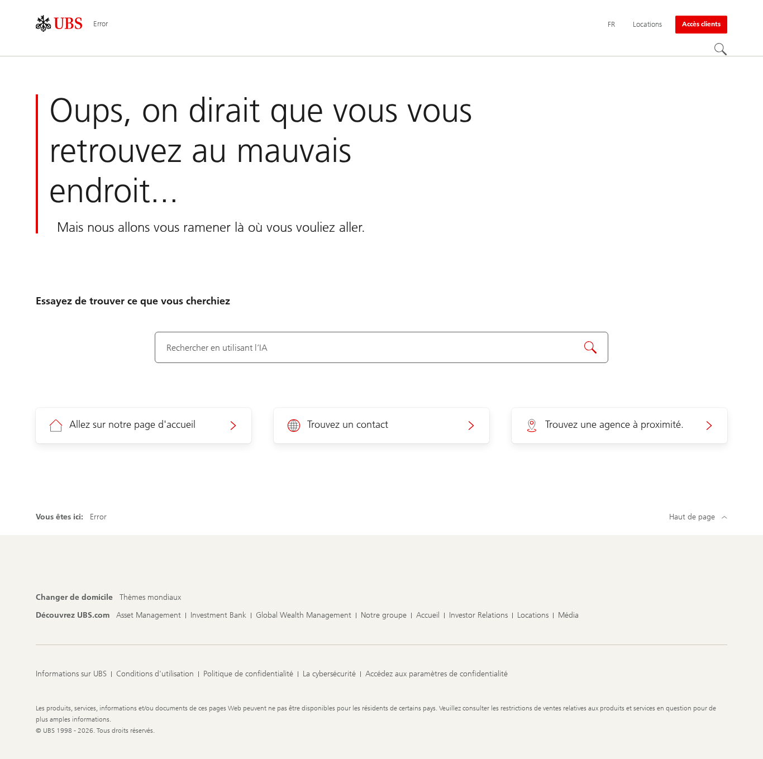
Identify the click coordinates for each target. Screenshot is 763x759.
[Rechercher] (720, 49)
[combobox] (381, 347)
